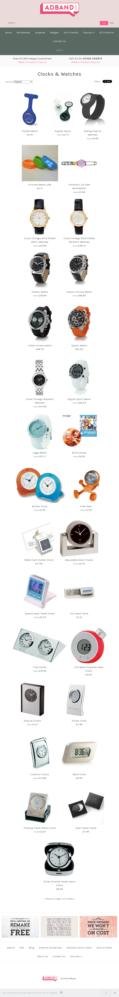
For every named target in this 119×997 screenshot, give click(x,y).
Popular (89, 32)
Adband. (72, 978)
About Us (42, 956)
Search (11, 947)
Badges (54, 32)
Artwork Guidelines (50, 947)
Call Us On (85, 58)
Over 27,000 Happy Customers (32, 58)
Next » (71, 899)
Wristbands (23, 32)
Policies (76, 956)
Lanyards (40, 32)
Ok (106, 992)
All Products (106, 32)
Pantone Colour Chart (79, 947)
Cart (104, 23)
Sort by (9, 82)
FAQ (22, 947)
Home (8, 32)
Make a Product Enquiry (32, 62)
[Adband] (59, 4)
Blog (31, 947)
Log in (59, 50)
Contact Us (59, 41)
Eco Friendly (71, 32)
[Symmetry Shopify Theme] (20, 937)
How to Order (104, 947)
